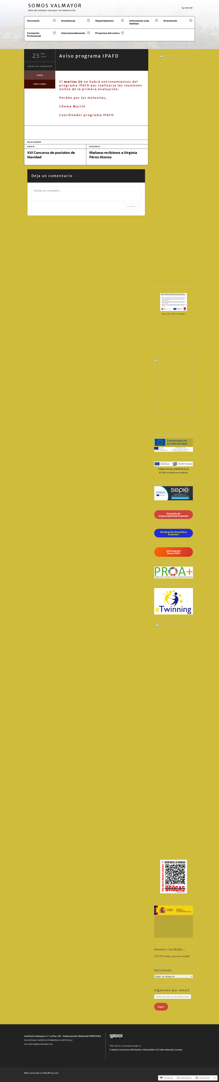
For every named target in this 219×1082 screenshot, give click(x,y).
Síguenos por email (172, 990)
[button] (173, 442)
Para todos (39, 84)
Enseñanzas (68, 20)
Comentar (130, 206)
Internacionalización (73, 33)
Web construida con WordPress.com (41, 1073)
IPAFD (40, 75)
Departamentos (104, 20)
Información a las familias (139, 22)
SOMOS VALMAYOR (55, 5)
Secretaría (33, 20)
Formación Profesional (34, 34)
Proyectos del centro (107, 33)
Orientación (170, 20)
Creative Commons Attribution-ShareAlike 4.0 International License (146, 1049)
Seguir (161, 1006)
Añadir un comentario (39, 66)
